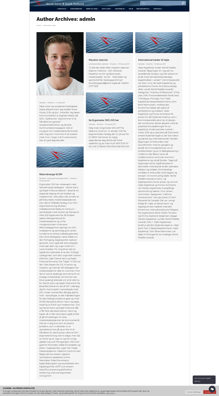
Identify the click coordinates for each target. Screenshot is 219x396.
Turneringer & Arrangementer (57, 178)
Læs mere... (110, 393)
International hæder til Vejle (153, 60)
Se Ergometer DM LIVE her (104, 120)
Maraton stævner (98, 60)
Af (51, 103)
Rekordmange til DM (50, 174)
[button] (212, 389)
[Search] (183, 3)
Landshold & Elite (95, 64)
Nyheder (42, 103)
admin (87, 19)
